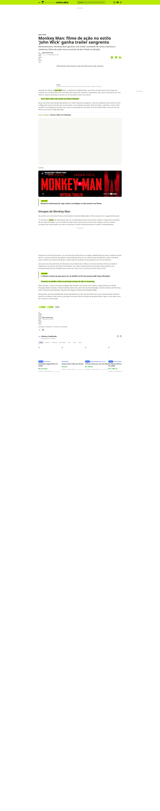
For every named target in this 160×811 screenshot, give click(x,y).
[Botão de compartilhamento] (112, 57)
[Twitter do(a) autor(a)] (39, 330)
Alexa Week (62, 342)
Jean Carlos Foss (47, 53)
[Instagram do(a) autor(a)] (43, 330)
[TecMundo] (43, 2)
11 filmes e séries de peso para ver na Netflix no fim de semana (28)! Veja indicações (75, 276)
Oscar (51, 220)
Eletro (74, 342)
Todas (41, 342)
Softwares (54, 342)
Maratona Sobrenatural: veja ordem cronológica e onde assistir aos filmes (71, 203)
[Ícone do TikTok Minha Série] (121, 2)
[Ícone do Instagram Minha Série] (114, 2)
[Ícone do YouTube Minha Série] (118, 2)
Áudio (79, 342)
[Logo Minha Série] (62, 2)
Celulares (47, 342)
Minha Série (42, 34)
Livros (69, 342)
